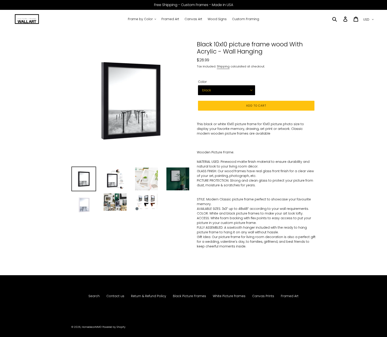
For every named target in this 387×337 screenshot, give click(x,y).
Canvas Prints (263, 296)
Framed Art (290, 296)
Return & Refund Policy (148, 296)
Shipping (223, 66)
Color (202, 81)
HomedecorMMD (91, 327)
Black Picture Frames (189, 296)
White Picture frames (229, 296)
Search (94, 296)
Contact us (115, 296)
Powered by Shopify (113, 327)
